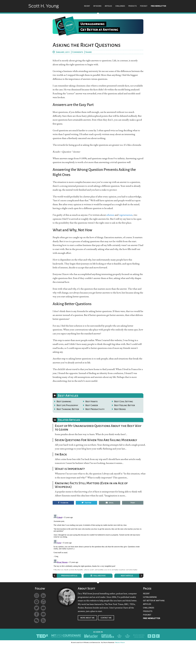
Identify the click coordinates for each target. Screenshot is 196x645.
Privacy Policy (120, 642)
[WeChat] (36, 620)
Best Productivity (95, 409)
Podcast (147, 615)
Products (147, 611)
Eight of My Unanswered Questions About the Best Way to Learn (98, 427)
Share (88, 52)
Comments (77, 52)
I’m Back (61, 454)
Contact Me (106, 618)
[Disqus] (98, 541)
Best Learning (64, 401)
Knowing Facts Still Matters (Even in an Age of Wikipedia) (91, 485)
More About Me (87, 618)
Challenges (148, 608)
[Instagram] (36, 595)
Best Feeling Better (124, 405)
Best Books (120, 409)
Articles (147, 604)
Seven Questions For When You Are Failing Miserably (96, 440)
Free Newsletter (151, 618)
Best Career (91, 405)
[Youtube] (43, 608)
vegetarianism (126, 215)
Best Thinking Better (68, 409)
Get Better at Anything (154, 601)
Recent (146, 594)
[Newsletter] (43, 614)
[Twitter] (36, 608)
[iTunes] (43, 601)
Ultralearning (150, 597)
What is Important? (70, 469)
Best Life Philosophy (67, 405)
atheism (110, 215)
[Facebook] (36, 614)
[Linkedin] (43, 595)
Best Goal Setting (123, 401)
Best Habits (91, 401)
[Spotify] (36, 601)
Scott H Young (43, 8)
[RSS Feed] (43, 620)
